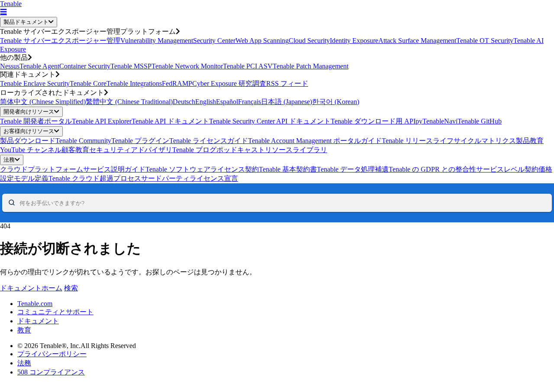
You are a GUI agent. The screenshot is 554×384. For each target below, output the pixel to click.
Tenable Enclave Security (35, 83)
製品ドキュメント (25, 22)
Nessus (9, 66)
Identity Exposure (354, 40)
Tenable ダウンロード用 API (373, 121)
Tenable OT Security (484, 40)
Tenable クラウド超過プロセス (94, 178)
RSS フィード (287, 83)
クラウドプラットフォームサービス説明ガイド (72, 169)
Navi (450, 121)
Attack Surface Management (417, 40)
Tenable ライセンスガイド (208, 140)
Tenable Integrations (134, 83)
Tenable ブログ (194, 149)
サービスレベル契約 (507, 169)
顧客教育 (75, 149)
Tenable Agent (39, 66)
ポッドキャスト (240, 149)
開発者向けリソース (28, 111)
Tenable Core (88, 83)
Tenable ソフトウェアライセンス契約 (202, 169)
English (205, 101)
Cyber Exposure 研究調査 (229, 83)
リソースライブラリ (296, 149)
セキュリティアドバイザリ (130, 149)
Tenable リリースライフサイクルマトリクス (449, 140)
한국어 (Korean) (335, 101)
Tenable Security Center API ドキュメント (270, 121)
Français (249, 101)
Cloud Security (309, 40)
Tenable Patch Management (310, 66)
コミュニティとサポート (55, 312)
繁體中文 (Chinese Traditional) (129, 101)
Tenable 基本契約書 (288, 169)
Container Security (84, 66)
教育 (24, 330)
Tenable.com (34, 303)
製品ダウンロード (27, 140)
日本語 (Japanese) (286, 101)
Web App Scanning (262, 40)
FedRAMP (177, 83)
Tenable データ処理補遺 (353, 169)
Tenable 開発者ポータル (36, 121)
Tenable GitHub (479, 121)
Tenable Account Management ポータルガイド (315, 140)
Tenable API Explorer (102, 121)
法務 (9, 159)
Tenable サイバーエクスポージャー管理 (60, 40)
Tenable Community (83, 140)
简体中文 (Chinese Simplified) (43, 101)
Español (227, 101)
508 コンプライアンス (51, 372)
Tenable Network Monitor (187, 66)
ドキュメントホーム (31, 288)
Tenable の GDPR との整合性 (432, 169)
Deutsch (184, 101)
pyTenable (430, 121)
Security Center (214, 40)
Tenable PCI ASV (248, 66)
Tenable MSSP (130, 66)
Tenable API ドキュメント (170, 121)
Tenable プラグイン (140, 140)
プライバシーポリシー (52, 354)
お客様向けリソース (28, 131)
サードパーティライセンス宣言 (189, 178)
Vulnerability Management (156, 40)
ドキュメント (38, 321)
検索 (71, 288)
